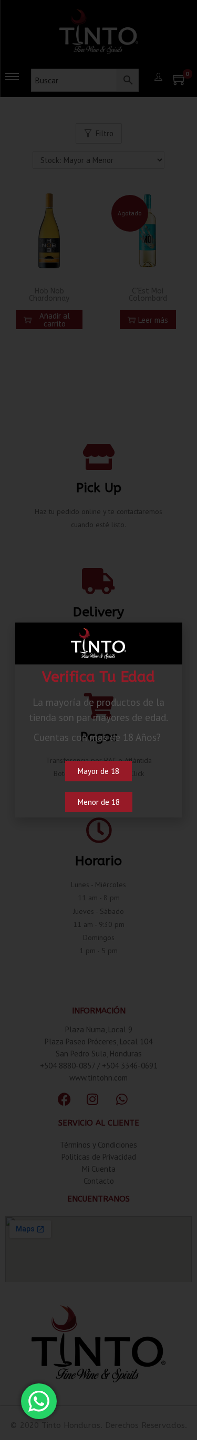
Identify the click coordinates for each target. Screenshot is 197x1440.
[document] (98, 720)
